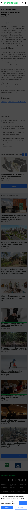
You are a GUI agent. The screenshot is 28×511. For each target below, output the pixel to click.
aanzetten (12, 503)
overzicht (8, 502)
